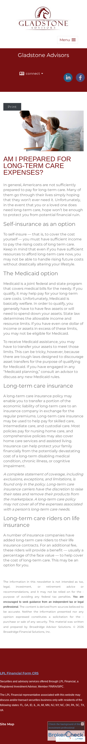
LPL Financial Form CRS (19, 673)
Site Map (7, 724)
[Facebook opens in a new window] (80, 80)
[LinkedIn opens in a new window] (68, 80)
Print (12, 107)
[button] (67, 40)
